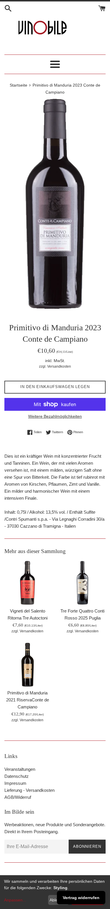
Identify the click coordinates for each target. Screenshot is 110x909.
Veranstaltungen (19, 769)
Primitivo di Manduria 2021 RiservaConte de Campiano (27, 699)
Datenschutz (16, 776)
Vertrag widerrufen (81, 897)
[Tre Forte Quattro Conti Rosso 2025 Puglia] (83, 583)
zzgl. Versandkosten (55, 366)
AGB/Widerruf (17, 797)
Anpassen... (15, 900)
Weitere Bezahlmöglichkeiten (55, 416)
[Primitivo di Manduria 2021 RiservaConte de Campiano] (27, 665)
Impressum (15, 783)
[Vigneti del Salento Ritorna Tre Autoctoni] (27, 583)
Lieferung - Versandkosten (29, 790)
